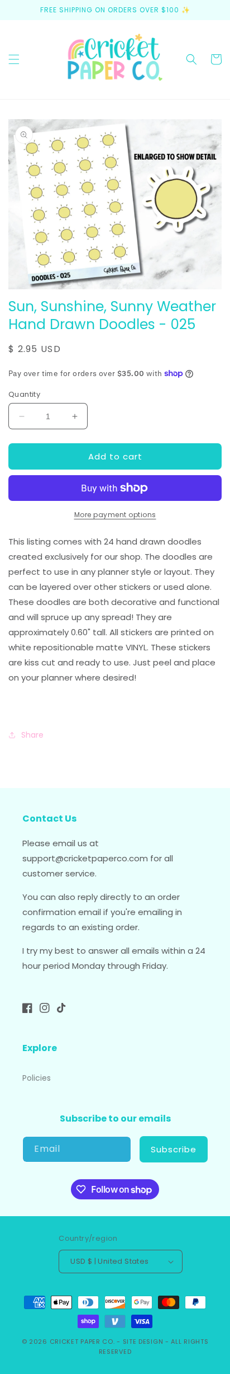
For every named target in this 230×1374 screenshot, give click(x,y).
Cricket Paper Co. (82, 1341)
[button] (14, 59)
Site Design (143, 1341)
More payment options (115, 514)
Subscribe (174, 1149)
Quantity (24, 394)
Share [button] (32, 734)
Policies (36, 1078)
